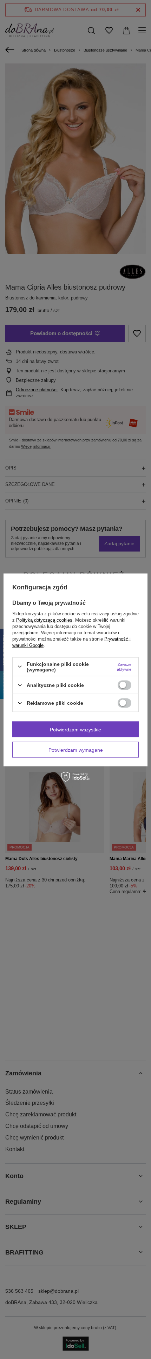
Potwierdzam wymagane (75, 749)
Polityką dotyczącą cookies (44, 619)
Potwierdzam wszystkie (75, 729)
